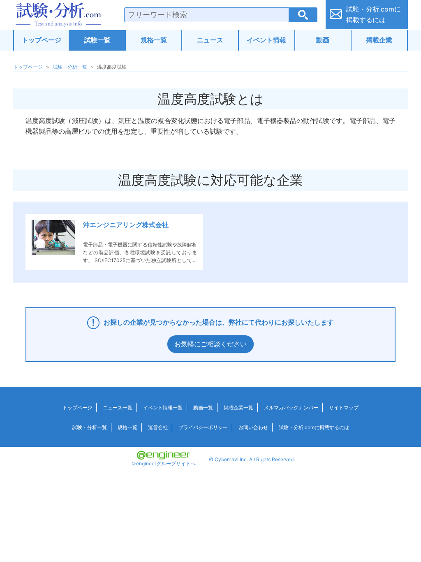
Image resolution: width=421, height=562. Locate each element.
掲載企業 (379, 40)
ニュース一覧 (117, 407)
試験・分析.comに (373, 14)
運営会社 (158, 427)
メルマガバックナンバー (291, 407)
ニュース (210, 40)
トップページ (41, 40)
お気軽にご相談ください (210, 344)
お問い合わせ (253, 427)
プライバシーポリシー (203, 427)
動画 (322, 40)
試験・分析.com (58, 14)
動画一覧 (203, 407)
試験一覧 (97, 40)
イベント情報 (266, 40)
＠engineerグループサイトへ (163, 463)
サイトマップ (344, 407)
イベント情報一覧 (163, 407)
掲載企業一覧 (238, 407)
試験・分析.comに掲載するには (314, 427)
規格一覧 (154, 40)
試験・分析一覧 (70, 67)
